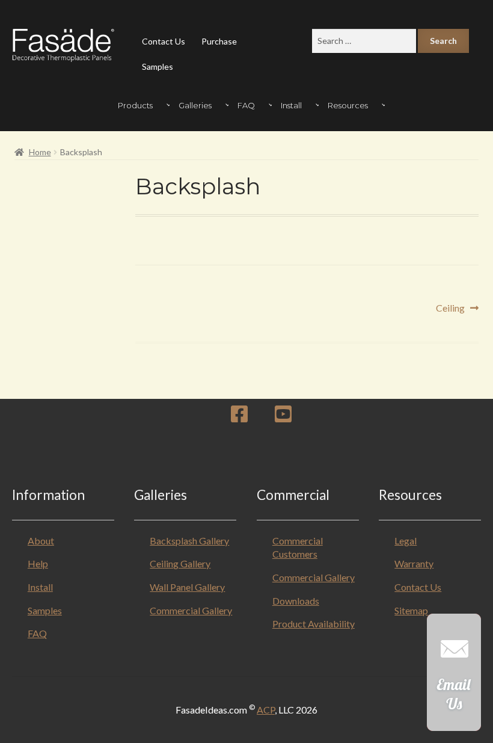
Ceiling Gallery (180, 563)
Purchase (219, 41)
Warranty (413, 563)
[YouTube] (283, 417)
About (41, 540)
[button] (454, 678)
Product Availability (313, 623)
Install (40, 587)
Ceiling (450, 308)
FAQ (37, 633)
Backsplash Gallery (189, 540)
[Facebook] (239, 417)
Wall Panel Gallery (187, 587)
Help (38, 563)
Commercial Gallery (191, 610)
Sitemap (411, 610)
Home (40, 152)
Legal (405, 540)
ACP (266, 709)
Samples (157, 66)
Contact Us (163, 41)
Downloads (295, 600)
